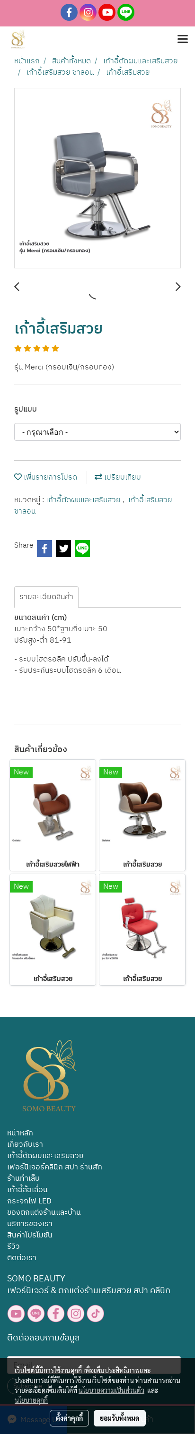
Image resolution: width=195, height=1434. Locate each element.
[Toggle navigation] (182, 39)
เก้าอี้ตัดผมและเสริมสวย (84, 500)
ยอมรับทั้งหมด (120, 1418)
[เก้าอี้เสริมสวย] (97, 178)
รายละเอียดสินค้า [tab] (46, 597)
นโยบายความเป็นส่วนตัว (111, 1390)
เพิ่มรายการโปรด (49, 477)
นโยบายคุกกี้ (31, 1400)
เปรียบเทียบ (121, 477)
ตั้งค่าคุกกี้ (69, 1418)
